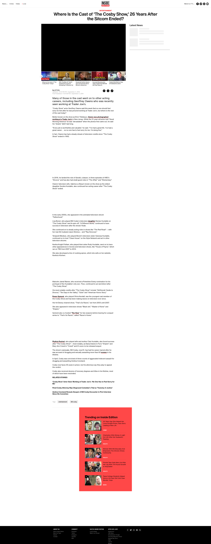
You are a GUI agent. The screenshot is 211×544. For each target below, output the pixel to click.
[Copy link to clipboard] (112, 91)
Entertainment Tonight (114, 535)
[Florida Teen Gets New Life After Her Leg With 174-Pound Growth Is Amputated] (105, 467)
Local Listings (93, 531)
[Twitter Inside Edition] (201, 4)
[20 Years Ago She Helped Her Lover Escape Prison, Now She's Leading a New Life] (105, 425)
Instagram (74, 535)
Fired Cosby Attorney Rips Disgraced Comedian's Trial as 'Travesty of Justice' (82, 388)
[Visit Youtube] (137, 530)
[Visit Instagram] (133, 530)
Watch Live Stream (94, 533)
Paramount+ (111, 531)
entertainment (63, 402)
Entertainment (105, 10)
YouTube (74, 536)
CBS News (111, 533)
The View (75, 313)
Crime (11, 3)
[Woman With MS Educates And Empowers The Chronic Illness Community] (105, 453)
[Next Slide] (125, 76)
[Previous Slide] (41, 76)
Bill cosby (74, 402)
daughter (91, 221)
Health (105, 443)
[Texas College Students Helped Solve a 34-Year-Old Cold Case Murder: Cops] (105, 480)
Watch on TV (188, 3)
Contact (55, 536)
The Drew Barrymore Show (115, 536)
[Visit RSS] (140, 530)
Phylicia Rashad (58, 341)
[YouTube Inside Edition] (207, 4)
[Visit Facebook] (127, 530)
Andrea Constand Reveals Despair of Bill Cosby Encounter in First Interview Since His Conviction (81, 393)
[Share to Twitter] (108, 91)
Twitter (73, 533)
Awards (55, 535)
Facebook (74, 531)
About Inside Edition (58, 531)
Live (24, 3)
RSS (73, 538)
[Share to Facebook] (104, 91)
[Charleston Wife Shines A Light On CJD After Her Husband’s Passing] (105, 439)
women (104, 352)
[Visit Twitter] (130, 530)
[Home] (105, 4)
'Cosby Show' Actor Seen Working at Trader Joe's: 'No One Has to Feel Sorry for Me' (83, 383)
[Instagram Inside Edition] (204, 4)
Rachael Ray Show (113, 538)
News (4, 3)
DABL (109, 540)
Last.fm (110, 542)
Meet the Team (57, 533)
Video (18, 3)
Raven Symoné (58, 296)
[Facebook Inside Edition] (197, 4)
